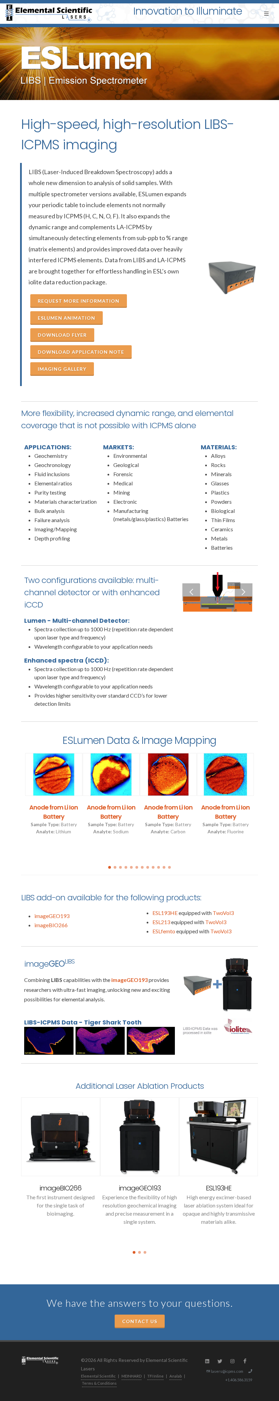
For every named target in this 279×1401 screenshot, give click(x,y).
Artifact (219, 1188)
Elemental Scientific (98, 1376)
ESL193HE (165, 913)
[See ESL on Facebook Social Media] (245, 1361)
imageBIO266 (51, 925)
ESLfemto (163, 931)
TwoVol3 (223, 913)
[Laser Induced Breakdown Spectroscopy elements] (217, 643)
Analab (175, 1376)
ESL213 (161, 922)
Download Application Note (81, 352)
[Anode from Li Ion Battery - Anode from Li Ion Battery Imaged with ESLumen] (54, 774)
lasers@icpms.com (227, 1371)
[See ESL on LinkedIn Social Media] (207, 1361)
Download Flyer (62, 335)
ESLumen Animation (66, 318)
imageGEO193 (51, 916)
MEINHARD (131, 1376)
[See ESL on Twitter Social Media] (219, 1361)
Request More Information (78, 301)
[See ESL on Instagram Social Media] (232, 1361)
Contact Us (139, 1321)
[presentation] (15, 805)
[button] (109, 867)
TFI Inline (155, 1376)
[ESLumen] (232, 278)
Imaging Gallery (62, 369)
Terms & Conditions (99, 1383)
